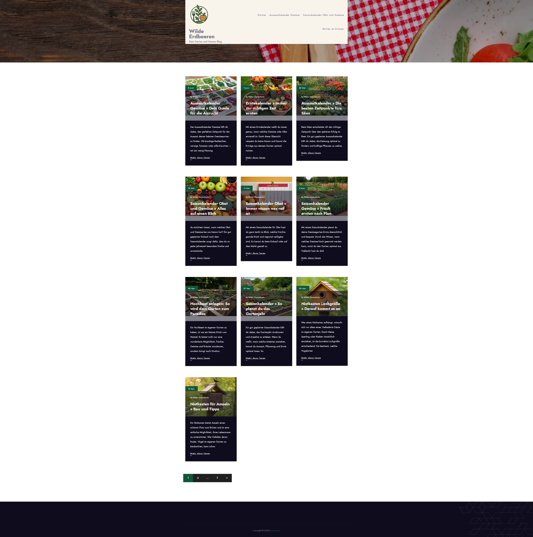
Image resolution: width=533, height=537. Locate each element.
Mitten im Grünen (333, 29)
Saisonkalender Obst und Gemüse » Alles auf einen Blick (208, 208)
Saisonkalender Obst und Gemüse (323, 15)
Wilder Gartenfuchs (201, 97)
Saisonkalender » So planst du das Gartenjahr (264, 309)
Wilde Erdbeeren (202, 34)
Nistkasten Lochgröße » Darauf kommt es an (320, 306)
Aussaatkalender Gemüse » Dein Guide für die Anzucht (209, 108)
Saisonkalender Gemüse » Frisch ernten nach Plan (316, 208)
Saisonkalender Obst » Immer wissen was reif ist (266, 208)
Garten (262, 15)
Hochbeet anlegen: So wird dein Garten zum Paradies (210, 309)
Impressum (275, 530)
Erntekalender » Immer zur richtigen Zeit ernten (266, 108)
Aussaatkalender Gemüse (285, 15)
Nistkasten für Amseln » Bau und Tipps (210, 406)
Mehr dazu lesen (200, 158)
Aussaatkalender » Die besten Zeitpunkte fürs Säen (321, 108)
